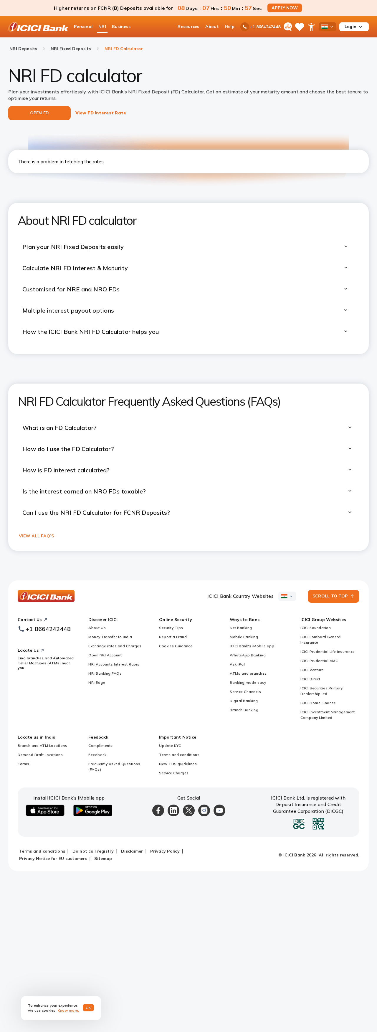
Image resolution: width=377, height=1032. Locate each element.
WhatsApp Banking (248, 655)
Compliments (100, 745)
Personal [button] (83, 26)
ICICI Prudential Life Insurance (327, 651)
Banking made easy (248, 682)
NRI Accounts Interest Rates (114, 664)
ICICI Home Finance (318, 703)
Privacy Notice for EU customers (53, 858)
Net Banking (241, 627)
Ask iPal (237, 664)
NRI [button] (102, 26)
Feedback (97, 754)
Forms (23, 764)
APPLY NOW (285, 8)
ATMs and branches (248, 673)
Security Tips (171, 627)
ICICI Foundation (315, 627)
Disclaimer (132, 851)
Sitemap (103, 858)
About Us (97, 627)
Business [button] (121, 26)
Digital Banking (244, 701)
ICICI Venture (312, 670)
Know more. (68, 1010)
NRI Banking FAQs (105, 673)
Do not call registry (93, 851)
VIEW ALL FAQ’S (36, 536)
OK (88, 1007)
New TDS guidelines (178, 764)
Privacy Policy (165, 851)
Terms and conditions (179, 754)
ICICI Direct (310, 679)
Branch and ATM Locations (42, 745)
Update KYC (170, 745)
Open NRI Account (105, 655)
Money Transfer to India (110, 637)
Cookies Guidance (175, 646)
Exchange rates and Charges (114, 646)
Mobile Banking (244, 637)
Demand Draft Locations (40, 754)
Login (350, 26)
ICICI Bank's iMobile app (252, 646)
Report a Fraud (173, 637)
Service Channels (245, 691)
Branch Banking (244, 710)
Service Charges (174, 773)
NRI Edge (96, 682)
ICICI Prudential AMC (319, 660)
